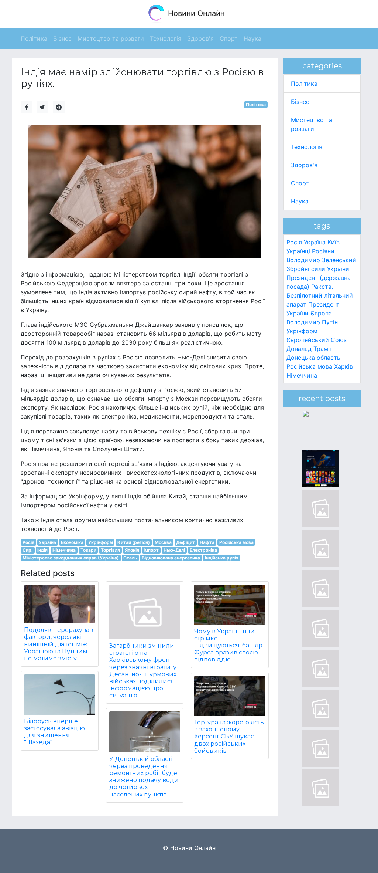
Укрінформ (100, 542)
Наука (300, 201)
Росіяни (323, 251)
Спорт (300, 183)
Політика (256, 104)
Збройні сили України (317, 269)
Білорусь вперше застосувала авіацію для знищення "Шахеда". (54, 732)
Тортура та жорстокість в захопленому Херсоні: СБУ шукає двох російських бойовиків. (229, 736)
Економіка (72, 542)
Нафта (207, 542)
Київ (333, 242)
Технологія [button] (165, 38)
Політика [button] (34, 38)
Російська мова (236, 542)
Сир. (28, 550)
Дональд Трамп (308, 348)
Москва (163, 542)
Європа (321, 313)
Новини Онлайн (195, 13)
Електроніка (203, 550)
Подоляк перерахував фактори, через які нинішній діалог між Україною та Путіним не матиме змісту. (58, 644)
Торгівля (110, 550)
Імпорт (151, 550)
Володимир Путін (312, 322)
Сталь (130, 558)
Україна (47, 542)
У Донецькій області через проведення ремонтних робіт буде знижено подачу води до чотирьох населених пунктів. (144, 776)
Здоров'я (304, 165)
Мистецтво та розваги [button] (111, 38)
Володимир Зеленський (321, 260)
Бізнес (300, 101)
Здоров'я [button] (200, 38)
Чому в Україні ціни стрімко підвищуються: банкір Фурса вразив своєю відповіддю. (228, 645)
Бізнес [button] (62, 38)
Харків (343, 366)
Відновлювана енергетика (171, 558)
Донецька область (313, 357)
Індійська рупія (221, 558)
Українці (298, 251)
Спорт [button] (229, 38)
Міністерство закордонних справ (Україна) (71, 558)
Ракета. (322, 286)
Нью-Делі (174, 550)
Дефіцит (185, 542)
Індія (42, 550)
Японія (132, 550)
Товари (88, 550)
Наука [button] (252, 38)
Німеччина (64, 550)
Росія (28, 542)
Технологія (306, 146)
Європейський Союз (316, 340)
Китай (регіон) (133, 542)
